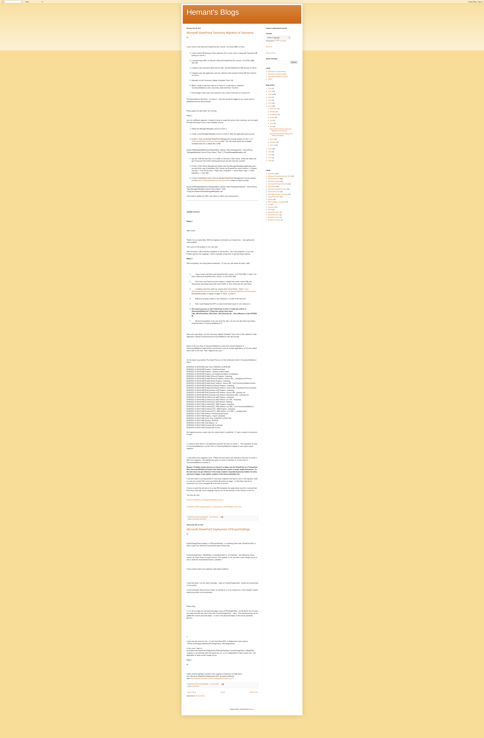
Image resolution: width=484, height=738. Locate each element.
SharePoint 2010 (273, 179)
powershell (195, 519)
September (274, 114)
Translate (283, 41)
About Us (269, 47)
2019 (270, 88)
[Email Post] (221, 517)
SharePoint (203, 519)
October (273, 112)
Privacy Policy (271, 53)
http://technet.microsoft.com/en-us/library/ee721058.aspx (211, 679)
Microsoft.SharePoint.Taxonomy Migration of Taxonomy (220, 32)
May (271, 126)
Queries (270, 199)
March (272, 139)
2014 (270, 100)
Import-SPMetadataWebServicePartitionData (213, 180)
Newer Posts (191, 692)
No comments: (214, 517)
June (272, 123)
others (270, 210)
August (272, 117)
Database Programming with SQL (279, 176)
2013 (270, 103)
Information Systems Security (278, 77)
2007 (270, 158)
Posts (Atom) (200, 696)
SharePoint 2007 (273, 197)
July (271, 120)
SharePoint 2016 (273, 217)
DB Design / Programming (277, 71)
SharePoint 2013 (273, 192)
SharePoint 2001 (273, 212)
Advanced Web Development (278, 184)
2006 (270, 160)
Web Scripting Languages (277, 202)
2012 (270, 106)
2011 (270, 149)
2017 (270, 91)
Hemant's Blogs (213, 12)
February (273, 142)
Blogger (251, 709)
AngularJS (271, 207)
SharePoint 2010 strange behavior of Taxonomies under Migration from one (214, 507)
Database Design (274, 181)
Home (223, 692)
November (274, 109)
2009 (270, 155)
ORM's (270, 79)
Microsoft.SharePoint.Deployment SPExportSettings (218, 529)
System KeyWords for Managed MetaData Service (205, 500)
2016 (270, 94)
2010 (270, 152)
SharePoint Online (274, 220)
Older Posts (254, 692)
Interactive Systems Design (277, 74)
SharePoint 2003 (273, 215)
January (273, 145)
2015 (270, 97)
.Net (269, 204)
